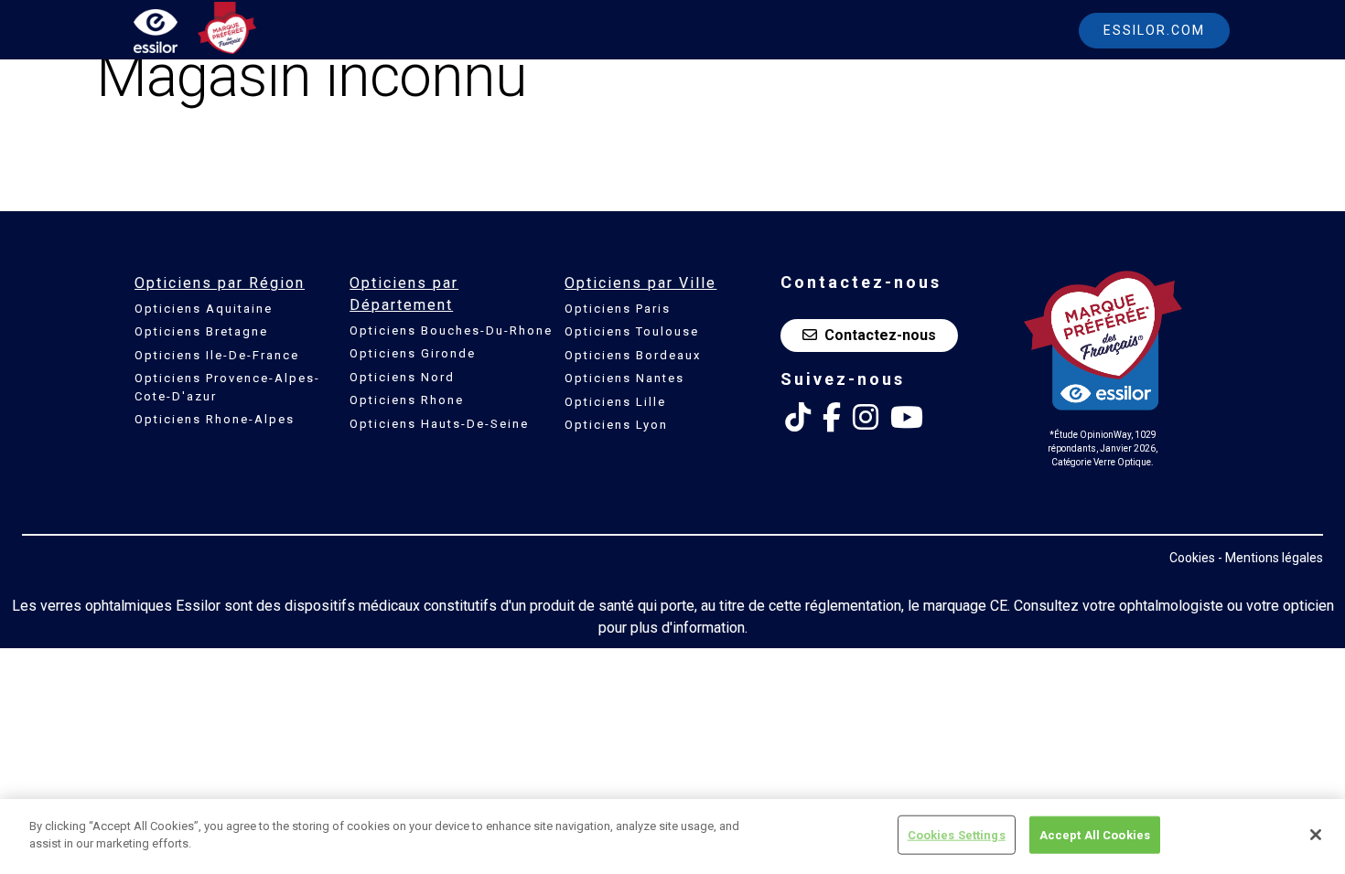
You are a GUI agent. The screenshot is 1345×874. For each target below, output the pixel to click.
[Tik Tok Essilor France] (797, 417)
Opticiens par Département (404, 294)
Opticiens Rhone (407, 400)
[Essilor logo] (175, 34)
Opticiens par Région (219, 283)
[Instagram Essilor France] (865, 417)
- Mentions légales (1270, 557)
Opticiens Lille (615, 402)
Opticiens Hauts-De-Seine (439, 424)
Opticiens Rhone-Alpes (214, 419)
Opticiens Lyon (616, 425)
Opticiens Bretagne (201, 331)
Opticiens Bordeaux (633, 355)
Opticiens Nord (402, 377)
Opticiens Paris (618, 308)
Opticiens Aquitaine (203, 308)
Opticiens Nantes (624, 378)
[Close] (1316, 835)
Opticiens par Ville (640, 283)
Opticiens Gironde (413, 353)
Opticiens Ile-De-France (216, 355)
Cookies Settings (957, 835)
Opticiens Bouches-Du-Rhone (451, 330)
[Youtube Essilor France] (907, 417)
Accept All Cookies (1094, 835)
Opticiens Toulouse (632, 331)
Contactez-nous (880, 335)
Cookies (1192, 557)
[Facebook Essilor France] (831, 417)
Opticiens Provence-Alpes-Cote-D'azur (227, 387)
